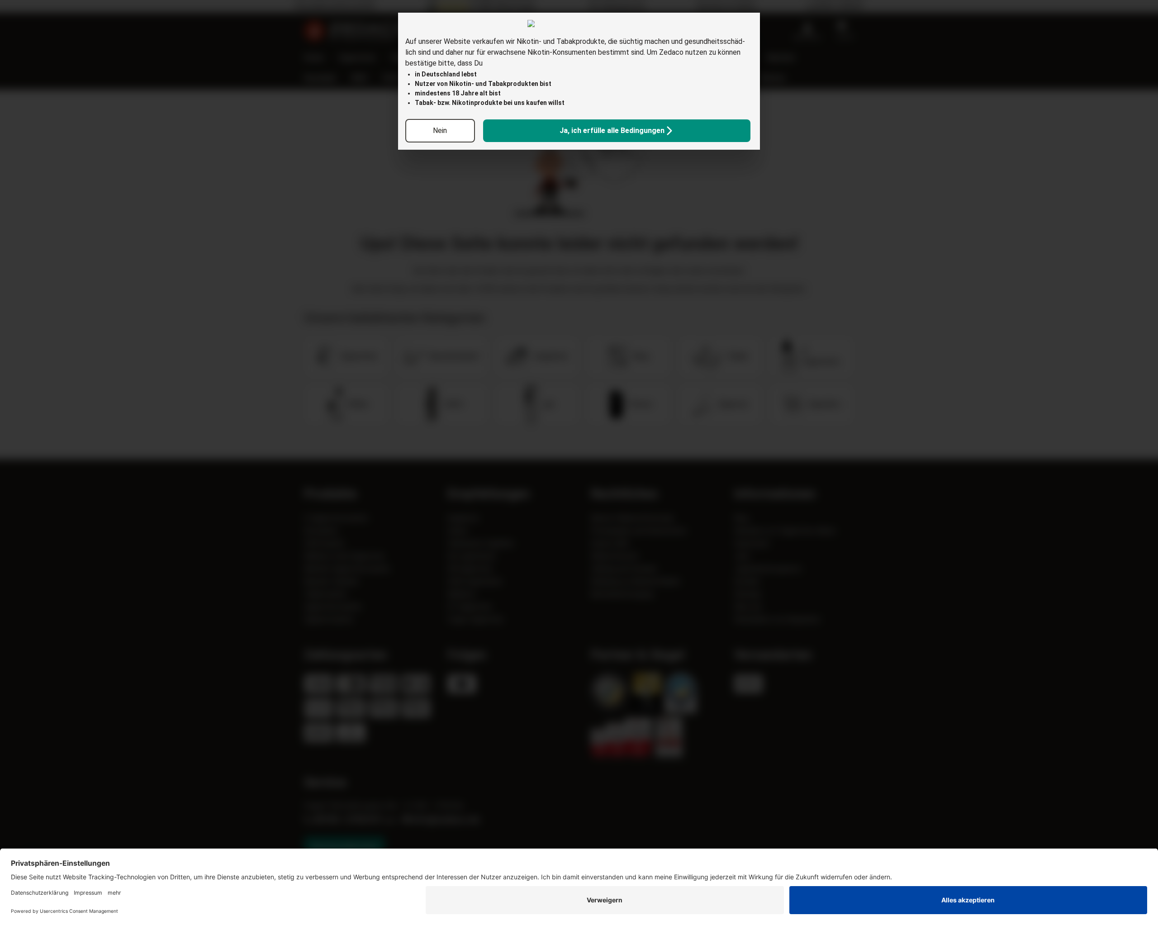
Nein (440, 130)
